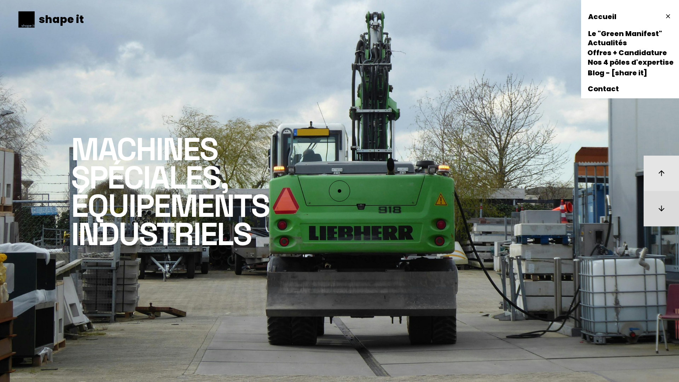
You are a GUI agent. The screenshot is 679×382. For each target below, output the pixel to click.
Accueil (602, 17)
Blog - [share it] (617, 73)
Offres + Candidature (627, 53)
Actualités (607, 43)
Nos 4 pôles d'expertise (631, 63)
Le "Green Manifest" (625, 34)
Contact (603, 89)
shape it (61, 19)
